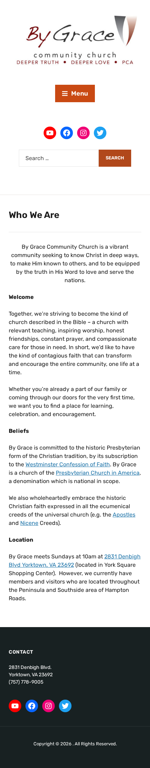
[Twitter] (100, 133)
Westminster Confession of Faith (67, 464)
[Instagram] (83, 133)
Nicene (29, 523)
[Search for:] (59, 158)
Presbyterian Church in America (98, 472)
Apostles (124, 514)
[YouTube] (50, 133)
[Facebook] (66, 133)
